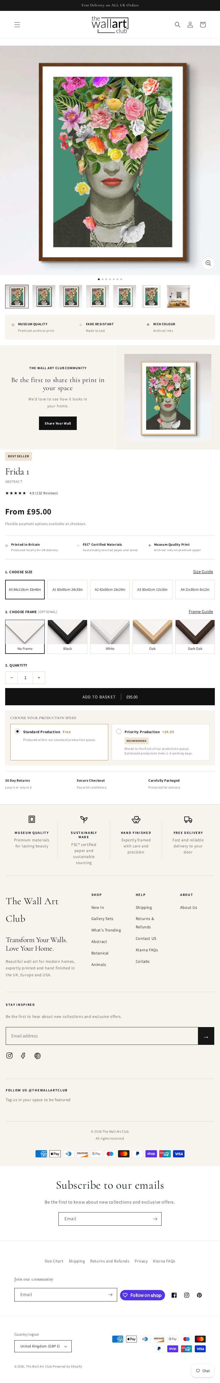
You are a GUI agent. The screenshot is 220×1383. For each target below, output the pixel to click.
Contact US (146, 938)
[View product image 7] (178, 296)
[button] (17, 24)
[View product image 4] (97, 296)
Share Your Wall (58, 423)
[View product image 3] (70, 296)
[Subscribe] (155, 1219)
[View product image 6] (151, 296)
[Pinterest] (37, 1057)
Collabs (143, 961)
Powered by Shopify (67, 1366)
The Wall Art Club (39, 1366)
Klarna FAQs (147, 949)
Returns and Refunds (109, 1261)
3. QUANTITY (16, 665)
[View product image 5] (124, 296)
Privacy (141, 1261)
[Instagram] (9, 1057)
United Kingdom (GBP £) (40, 1346)
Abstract (99, 941)
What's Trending (106, 930)
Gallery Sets (102, 918)
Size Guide (203, 572)
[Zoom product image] (208, 263)
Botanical (100, 953)
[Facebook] (23, 1057)
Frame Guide (201, 612)
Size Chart (54, 1261)
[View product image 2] (44, 296)
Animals (98, 964)
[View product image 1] (17, 296)
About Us (188, 907)
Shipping (144, 907)
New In (97, 907)
